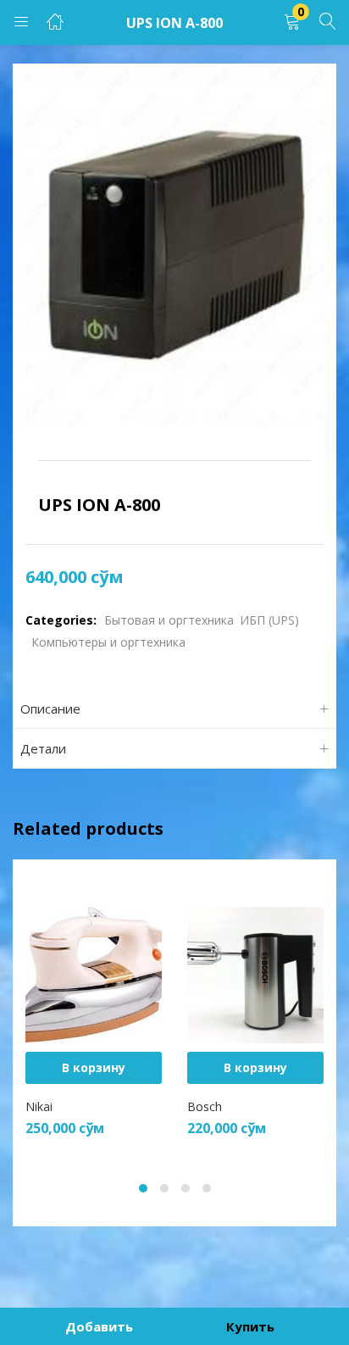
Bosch (204, 1106)
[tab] (174, 709)
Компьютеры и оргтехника (108, 642)
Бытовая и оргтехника (169, 620)
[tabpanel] (93, 1017)
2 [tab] (164, 1188)
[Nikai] (93, 973)
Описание (50, 708)
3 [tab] (185, 1188)
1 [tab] (143, 1188)
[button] (292, 22)
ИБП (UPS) (269, 620)
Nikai (39, 1106)
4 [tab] (206, 1188)
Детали (43, 748)
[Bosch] (255, 973)
